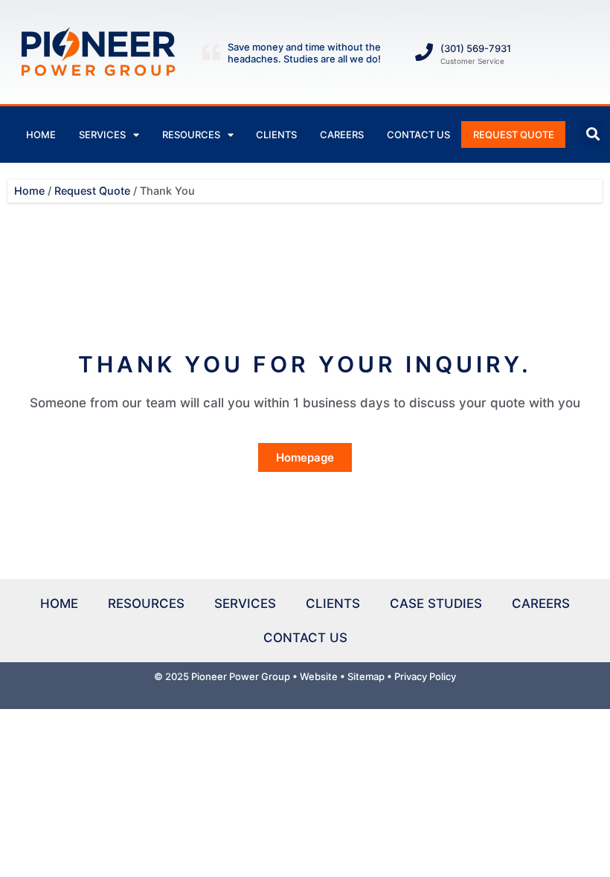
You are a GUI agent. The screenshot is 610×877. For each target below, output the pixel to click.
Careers (342, 134)
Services (102, 134)
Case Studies (436, 603)
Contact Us (418, 134)
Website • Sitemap (342, 676)
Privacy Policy (425, 676)
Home (41, 134)
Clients (276, 134)
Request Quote (513, 134)
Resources (191, 134)
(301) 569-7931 (475, 48)
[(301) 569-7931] (424, 52)
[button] (592, 133)
